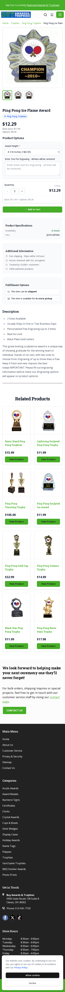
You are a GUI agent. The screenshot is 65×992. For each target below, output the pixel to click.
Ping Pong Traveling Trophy (15, 505)
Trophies (15, 23)
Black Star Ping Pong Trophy (14, 629)
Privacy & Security (12, 756)
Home (5, 23)
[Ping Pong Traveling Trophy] (17, 483)
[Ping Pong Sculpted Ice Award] (48, 483)
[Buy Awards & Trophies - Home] (22, 15)
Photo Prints (9, 874)
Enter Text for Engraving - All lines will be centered (30, 159)
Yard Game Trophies (14, 863)
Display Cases (10, 834)
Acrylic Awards (10, 788)
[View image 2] (18, 95)
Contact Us (14, 710)
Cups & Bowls (10, 823)
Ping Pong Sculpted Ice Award (48, 505)
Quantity (9, 184)
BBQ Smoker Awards (14, 869)
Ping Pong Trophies (31, 23)
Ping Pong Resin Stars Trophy (46, 629)
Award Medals (10, 794)
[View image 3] (29, 95)
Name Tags (9, 846)
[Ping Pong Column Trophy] (48, 545)
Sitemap (7, 762)
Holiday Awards (11, 840)
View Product (16, 459)
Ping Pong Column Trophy (48, 567)
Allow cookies (33, 975)
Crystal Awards (10, 817)
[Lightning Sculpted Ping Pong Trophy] (48, 420)
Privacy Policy (21, 967)
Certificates (8, 805)
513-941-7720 (23, 908)
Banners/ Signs (11, 800)
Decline (32, 983)
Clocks (6, 811)
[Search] (45, 14)
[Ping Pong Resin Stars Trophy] (48, 607)
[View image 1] (7, 95)
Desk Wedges (10, 828)
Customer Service (12, 750)
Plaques (6, 851)
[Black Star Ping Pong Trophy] (17, 607)
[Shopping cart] (52, 15)
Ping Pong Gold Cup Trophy (16, 567)
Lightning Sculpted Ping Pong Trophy (48, 443)
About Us (7, 745)
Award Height (12, 145)
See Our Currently (32, 5)
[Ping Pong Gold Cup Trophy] (17, 545)
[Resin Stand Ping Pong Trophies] (17, 420)
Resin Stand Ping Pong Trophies (15, 443)
